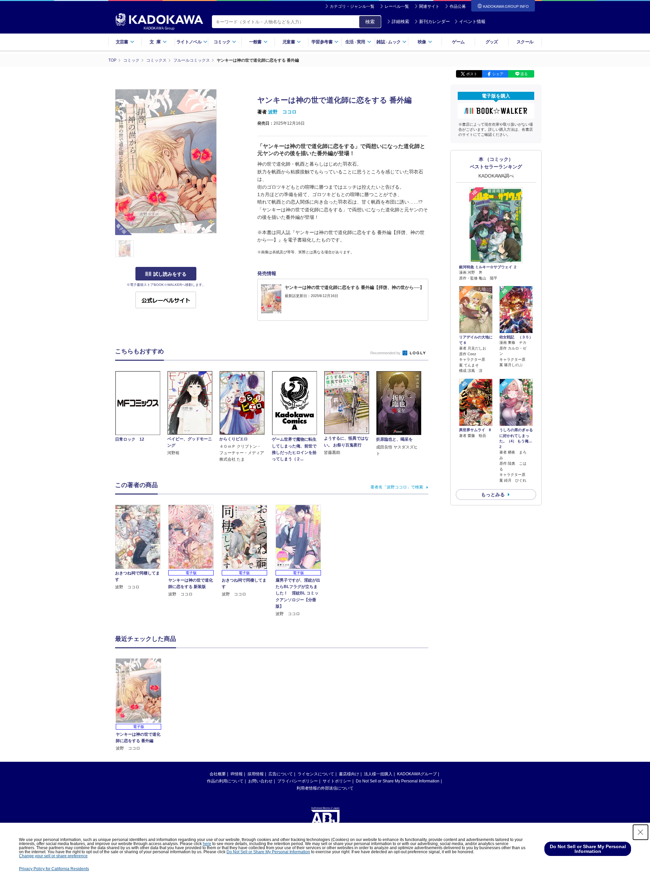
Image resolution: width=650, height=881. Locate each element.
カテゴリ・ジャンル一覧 (352, 6)
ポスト (471, 74)
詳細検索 (400, 21)
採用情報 (255, 774)
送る (524, 74)
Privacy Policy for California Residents (54, 868)
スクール (525, 41)
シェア (497, 74)
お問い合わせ (260, 781)
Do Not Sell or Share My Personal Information (397, 781)
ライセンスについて (316, 774)
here (207, 844)
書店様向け (349, 774)
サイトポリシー (337, 781)
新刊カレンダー (434, 21)
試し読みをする (170, 274)
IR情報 (237, 774)
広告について (280, 774)
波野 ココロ (282, 111)
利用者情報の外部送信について (325, 788)
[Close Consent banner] (640, 832)
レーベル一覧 (397, 6)
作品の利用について (225, 781)
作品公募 (458, 6)
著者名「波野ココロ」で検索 (396, 487)
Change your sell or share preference (53, 856)
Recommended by (386, 353)
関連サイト (429, 6)
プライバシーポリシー (297, 781)
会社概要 (218, 774)
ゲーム (458, 41)
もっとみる (493, 494)
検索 (370, 21)
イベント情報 (472, 21)
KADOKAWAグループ (417, 774)
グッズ (491, 41)
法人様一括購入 (378, 774)
